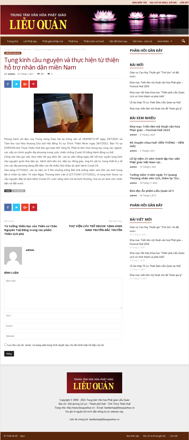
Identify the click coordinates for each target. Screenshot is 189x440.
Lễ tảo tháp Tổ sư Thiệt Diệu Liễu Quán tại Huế (155, 102)
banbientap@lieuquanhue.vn (104, 419)
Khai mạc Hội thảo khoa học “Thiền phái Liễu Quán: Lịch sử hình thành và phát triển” (157, 94)
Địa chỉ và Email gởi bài (163, 2)
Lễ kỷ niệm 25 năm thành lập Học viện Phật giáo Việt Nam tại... (155, 160)
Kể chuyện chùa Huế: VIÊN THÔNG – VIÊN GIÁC (157, 144)
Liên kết (184, 2)
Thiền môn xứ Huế (94, 41)
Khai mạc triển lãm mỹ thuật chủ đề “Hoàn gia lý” (156, 108)
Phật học (73, 41)
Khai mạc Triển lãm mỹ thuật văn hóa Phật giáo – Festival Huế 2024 (156, 84)
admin (11, 73)
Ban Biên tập (139, 2)
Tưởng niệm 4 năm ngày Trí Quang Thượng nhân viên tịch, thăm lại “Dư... (155, 176)
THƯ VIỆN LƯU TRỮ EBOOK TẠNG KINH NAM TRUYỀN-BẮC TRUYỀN (95, 228)
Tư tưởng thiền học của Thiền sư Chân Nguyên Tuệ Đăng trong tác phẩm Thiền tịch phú (30, 230)
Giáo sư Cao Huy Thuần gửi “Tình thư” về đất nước (154, 74)
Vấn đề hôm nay (118, 41)
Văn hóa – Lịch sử (142, 41)
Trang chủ (12, 41)
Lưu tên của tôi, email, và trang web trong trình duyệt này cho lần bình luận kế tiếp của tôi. (55, 345)
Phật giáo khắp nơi (52, 41)
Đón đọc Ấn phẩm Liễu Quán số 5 (152, 191)
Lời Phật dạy (30, 41)
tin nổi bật (18, 191)
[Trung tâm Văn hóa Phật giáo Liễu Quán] (94, 20)
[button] (183, 41)
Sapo (22, 435)
